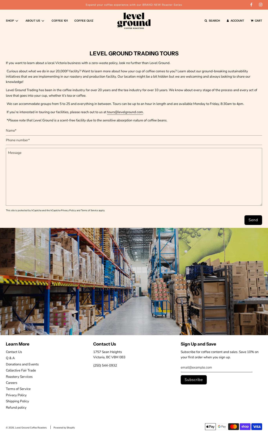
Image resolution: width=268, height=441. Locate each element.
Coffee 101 (60, 20)
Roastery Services (19, 376)
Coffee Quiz (84, 20)
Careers (11, 382)
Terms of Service (89, 210)
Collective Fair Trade (21, 370)
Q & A (10, 358)
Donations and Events (22, 364)
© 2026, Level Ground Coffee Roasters (26, 427)
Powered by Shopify (64, 427)
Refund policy (16, 407)
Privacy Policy (68, 210)
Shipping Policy (17, 401)
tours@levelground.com (125, 112)
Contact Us (14, 352)
